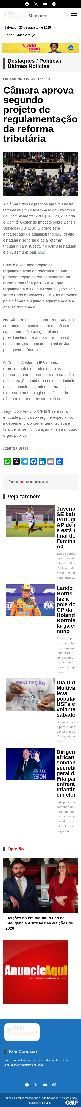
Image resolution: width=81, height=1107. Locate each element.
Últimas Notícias (28, 66)
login (22, 481)
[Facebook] (27, 4)
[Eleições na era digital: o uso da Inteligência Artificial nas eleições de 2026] (40, 885)
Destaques (21, 61)
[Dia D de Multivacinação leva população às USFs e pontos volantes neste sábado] (30, 694)
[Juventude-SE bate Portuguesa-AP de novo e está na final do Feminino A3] (30, 521)
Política (49, 61)
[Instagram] (54, 4)
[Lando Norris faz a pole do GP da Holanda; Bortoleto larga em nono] (30, 600)
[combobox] (47, 15)
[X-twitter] (36, 4)
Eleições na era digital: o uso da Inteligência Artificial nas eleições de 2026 (39, 923)
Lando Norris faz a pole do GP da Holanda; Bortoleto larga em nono (68, 610)
